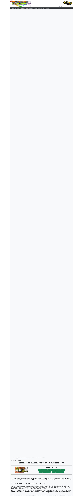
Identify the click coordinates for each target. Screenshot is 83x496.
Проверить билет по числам (58, 472)
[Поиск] (71, 6)
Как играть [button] (17, 8)
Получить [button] (38, 8)
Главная (12, 8)
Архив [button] (46, 8)
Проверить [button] (29, 8)
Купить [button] (22, 8)
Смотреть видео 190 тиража (58, 469)
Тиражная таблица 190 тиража (45, 469)
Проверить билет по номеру (45, 472)
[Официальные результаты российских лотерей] (21, 3)
